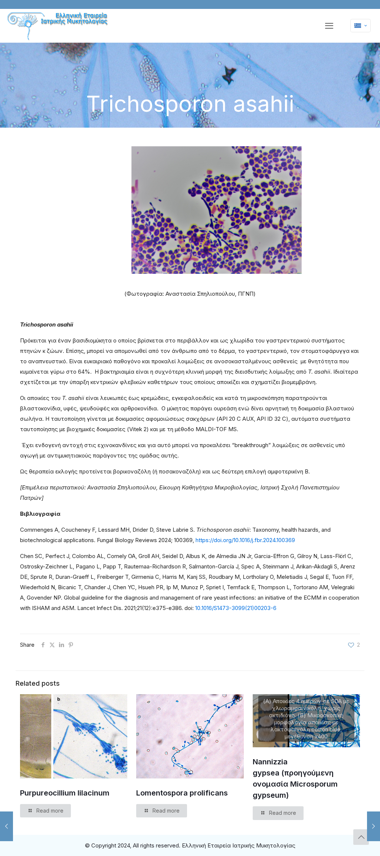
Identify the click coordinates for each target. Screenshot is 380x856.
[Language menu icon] (360, 25)
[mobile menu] (329, 25)
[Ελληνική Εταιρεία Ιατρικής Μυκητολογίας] (58, 26)
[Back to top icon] (361, 837)
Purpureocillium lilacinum (64, 792)
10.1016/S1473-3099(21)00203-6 (235, 607)
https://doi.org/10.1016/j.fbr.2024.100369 (245, 540)
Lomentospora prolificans (182, 792)
